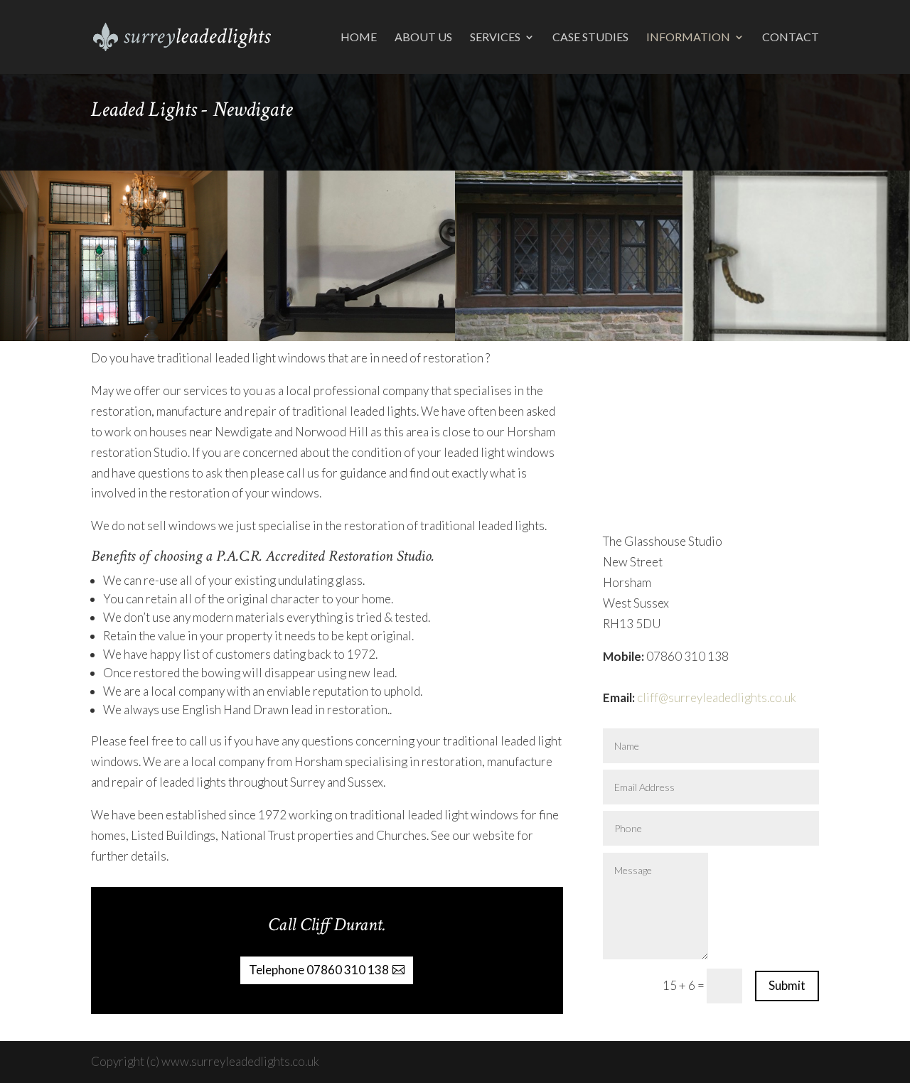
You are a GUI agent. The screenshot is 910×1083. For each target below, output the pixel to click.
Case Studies (590, 37)
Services (495, 37)
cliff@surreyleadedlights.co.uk (716, 697)
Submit (787, 985)
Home (359, 37)
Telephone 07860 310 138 (319, 969)
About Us (423, 37)
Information (688, 37)
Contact (790, 37)
